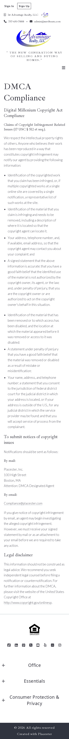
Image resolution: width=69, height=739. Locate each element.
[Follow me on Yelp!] (45, 645)
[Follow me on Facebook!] (9, 645)
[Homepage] (34, 38)
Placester (45, 734)
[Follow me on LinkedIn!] (16, 645)
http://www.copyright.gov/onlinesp (28, 603)
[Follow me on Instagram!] (60, 645)
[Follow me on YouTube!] (38, 645)
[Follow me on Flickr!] (52, 645)
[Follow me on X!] (31, 645)
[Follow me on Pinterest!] (23, 645)
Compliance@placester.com (23, 503)
